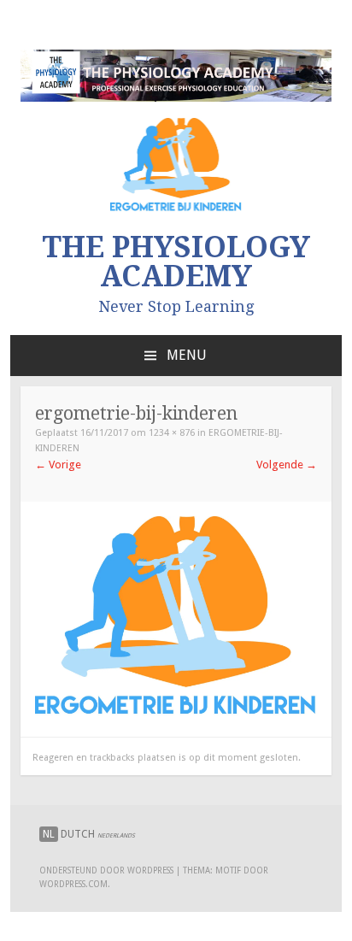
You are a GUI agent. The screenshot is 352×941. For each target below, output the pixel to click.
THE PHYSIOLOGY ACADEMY (176, 261)
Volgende (286, 464)
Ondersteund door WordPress (106, 870)
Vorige (58, 464)
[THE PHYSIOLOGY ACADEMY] (176, 97)
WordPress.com (73, 884)
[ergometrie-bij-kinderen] (176, 712)
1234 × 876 (172, 432)
